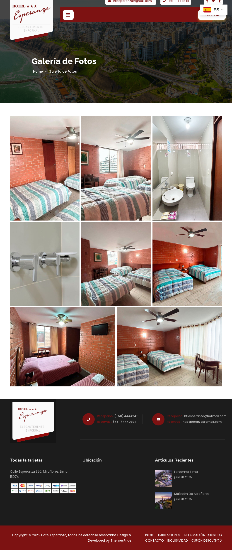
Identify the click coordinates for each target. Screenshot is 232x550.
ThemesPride (120, 540)
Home (38, 71)
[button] (68, 15)
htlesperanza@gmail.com (202, 422)
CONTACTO (154, 540)
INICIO (150, 535)
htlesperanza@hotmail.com (205, 416)
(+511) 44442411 (126, 416)
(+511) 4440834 (124, 422)
